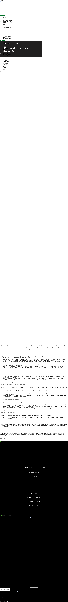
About (7, 343)
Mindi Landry (3, 343)
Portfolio (19, 343)
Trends (22, 343)
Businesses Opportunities (4, 601)
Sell (11, 343)
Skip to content (3, 0)
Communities (14, 343)
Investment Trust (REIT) (8, 30)
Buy (9, 343)
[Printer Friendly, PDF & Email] (2, 438)
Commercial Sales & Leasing (5, 600)
